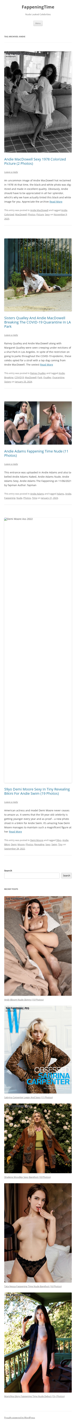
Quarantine (58, 377)
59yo (58, 840)
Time (34, 498)
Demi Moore (36, 840)
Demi (13, 844)
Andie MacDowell (39, 210)
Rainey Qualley (38, 373)
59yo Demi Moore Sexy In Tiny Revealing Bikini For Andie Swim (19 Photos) (37, 791)
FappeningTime (38, 7)
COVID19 (19, 377)
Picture (40, 214)
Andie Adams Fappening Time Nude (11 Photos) (36, 453)
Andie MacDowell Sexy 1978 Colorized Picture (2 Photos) (35, 161)
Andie (64, 210)
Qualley (47, 377)
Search (8, 870)
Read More (55, 201)
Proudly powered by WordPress (19, 1417)
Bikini (7, 844)
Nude (19, 498)
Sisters (7, 381)
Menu (38, 23)
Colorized (9, 214)
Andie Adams (37, 493)
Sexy (47, 214)
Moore (21, 844)
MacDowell (21, 214)
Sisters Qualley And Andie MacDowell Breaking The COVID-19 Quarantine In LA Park (37, 322)
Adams (60, 493)
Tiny (60, 844)
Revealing (39, 844)
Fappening (9, 498)
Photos (31, 214)
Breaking (8, 377)
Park (39, 377)
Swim (54, 844)
